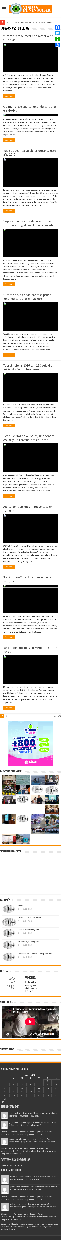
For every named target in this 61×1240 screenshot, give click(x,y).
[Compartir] (57, 45)
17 (5, 1092)
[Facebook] (57, 27)
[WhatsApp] (57, 39)
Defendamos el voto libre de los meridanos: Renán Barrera (29, 22)
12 (22, 1088)
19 (22, 1092)
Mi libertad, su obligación (29, 942)
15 (47, 1088)
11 (13, 1088)
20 (30, 1092)
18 (13, 1092)
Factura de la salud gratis (28, 930)
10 (5, 1088)
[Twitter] (57, 33)
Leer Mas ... (9, 96)
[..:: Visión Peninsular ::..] (30, 8)
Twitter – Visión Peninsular (15, 1160)
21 (39, 1092)
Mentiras (21, 906)
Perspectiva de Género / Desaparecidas (35, 954)
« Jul (2, 1102)
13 (30, 1088)
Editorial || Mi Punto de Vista (30, 918)
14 (39, 1088)
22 (47, 1092)
